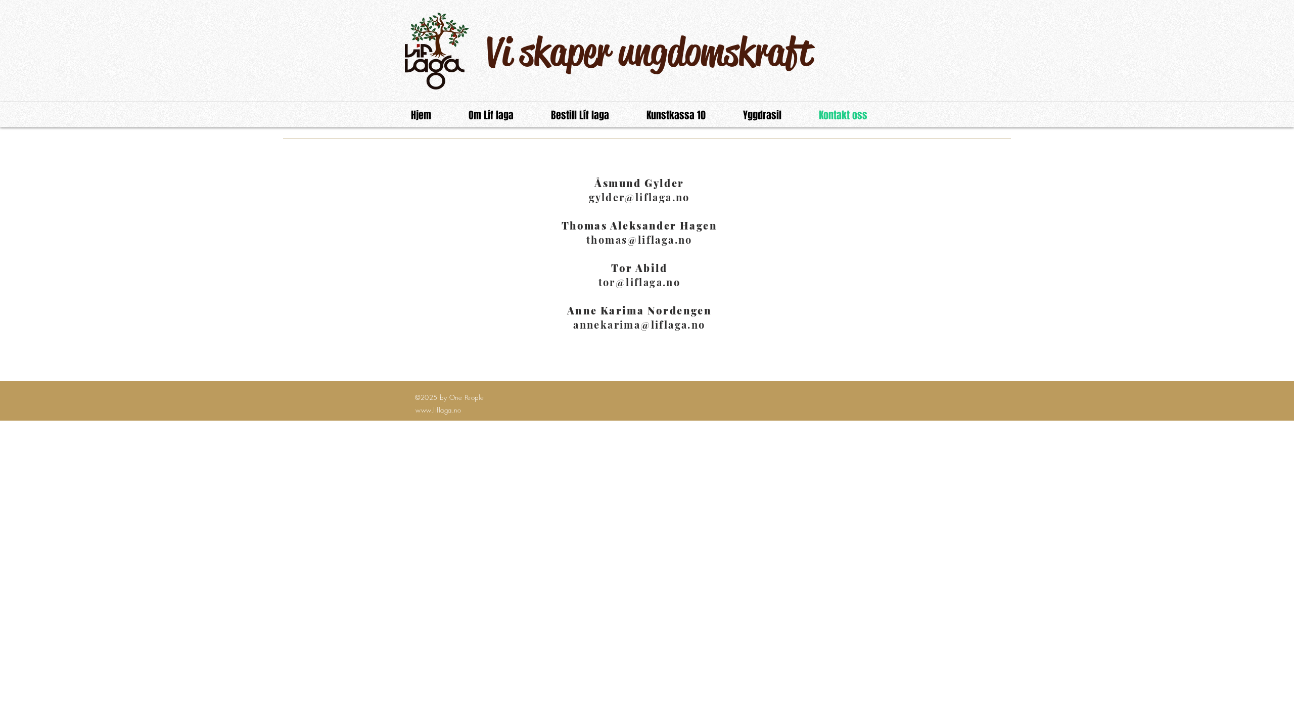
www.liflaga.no (438, 410)
